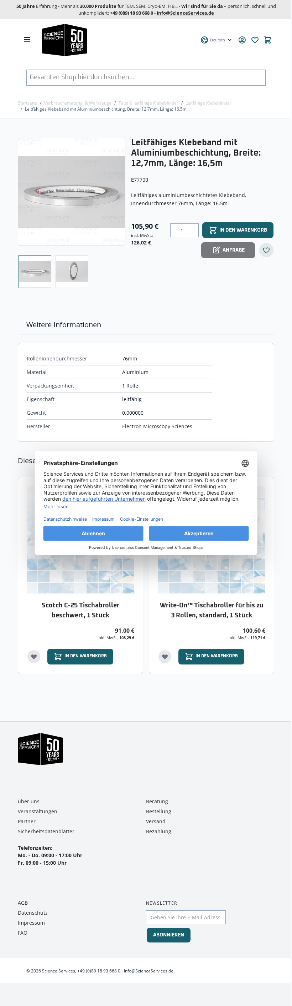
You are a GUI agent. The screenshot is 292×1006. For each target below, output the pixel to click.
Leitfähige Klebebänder (208, 103)
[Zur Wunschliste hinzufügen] (266, 250)
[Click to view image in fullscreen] (72, 191)
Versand (156, 821)
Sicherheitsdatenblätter (46, 831)
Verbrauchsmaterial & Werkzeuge (77, 103)
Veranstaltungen (37, 811)
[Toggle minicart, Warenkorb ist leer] (267, 40)
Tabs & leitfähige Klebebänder (148, 103)
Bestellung (158, 811)
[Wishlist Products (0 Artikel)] (255, 40)
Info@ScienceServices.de (185, 13)
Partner (27, 821)
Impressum (31, 922)
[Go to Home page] (117, 40)
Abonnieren (168, 934)
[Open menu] (27, 39)
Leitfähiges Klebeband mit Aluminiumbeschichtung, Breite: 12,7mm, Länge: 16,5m (106, 109)
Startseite (27, 103)
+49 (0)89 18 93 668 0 (98, 971)
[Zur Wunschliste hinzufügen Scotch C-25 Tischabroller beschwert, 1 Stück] (33, 656)
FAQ (22, 932)
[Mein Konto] (242, 40)
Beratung (157, 801)
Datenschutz (33, 912)
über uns (29, 801)
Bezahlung (158, 831)
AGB (23, 902)
